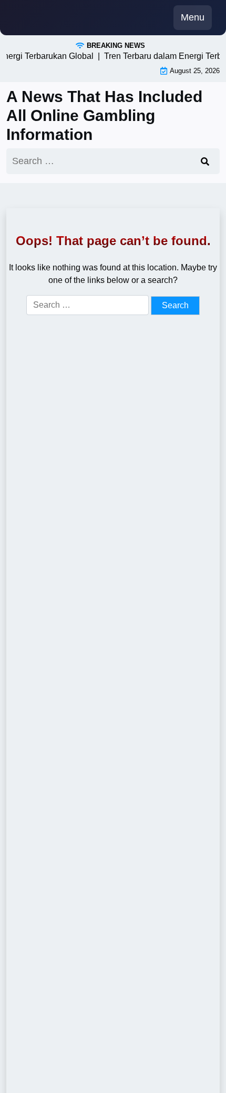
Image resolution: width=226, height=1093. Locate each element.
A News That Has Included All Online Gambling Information (104, 115)
